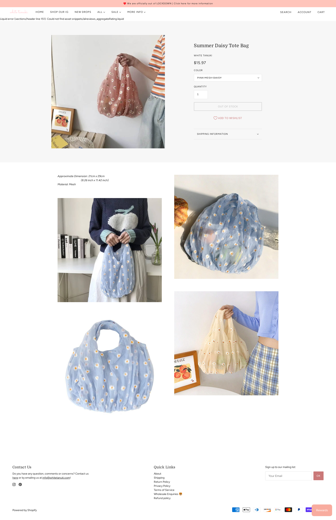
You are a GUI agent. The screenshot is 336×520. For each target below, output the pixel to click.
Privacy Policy (162, 486)
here (15, 477)
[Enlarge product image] (108, 91)
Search (285, 12)
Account (304, 12)
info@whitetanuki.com (56, 477)
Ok (318, 475)
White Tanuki (203, 55)
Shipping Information (212, 134)
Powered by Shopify (24, 510)
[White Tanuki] (19, 12)
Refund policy (162, 498)
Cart (322, 12)
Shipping (159, 477)
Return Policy (162, 481)
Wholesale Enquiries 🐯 (168, 494)
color (198, 70)
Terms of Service (164, 490)
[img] (14, 484)
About (157, 473)
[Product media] (110, 250)
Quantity (200, 86)
